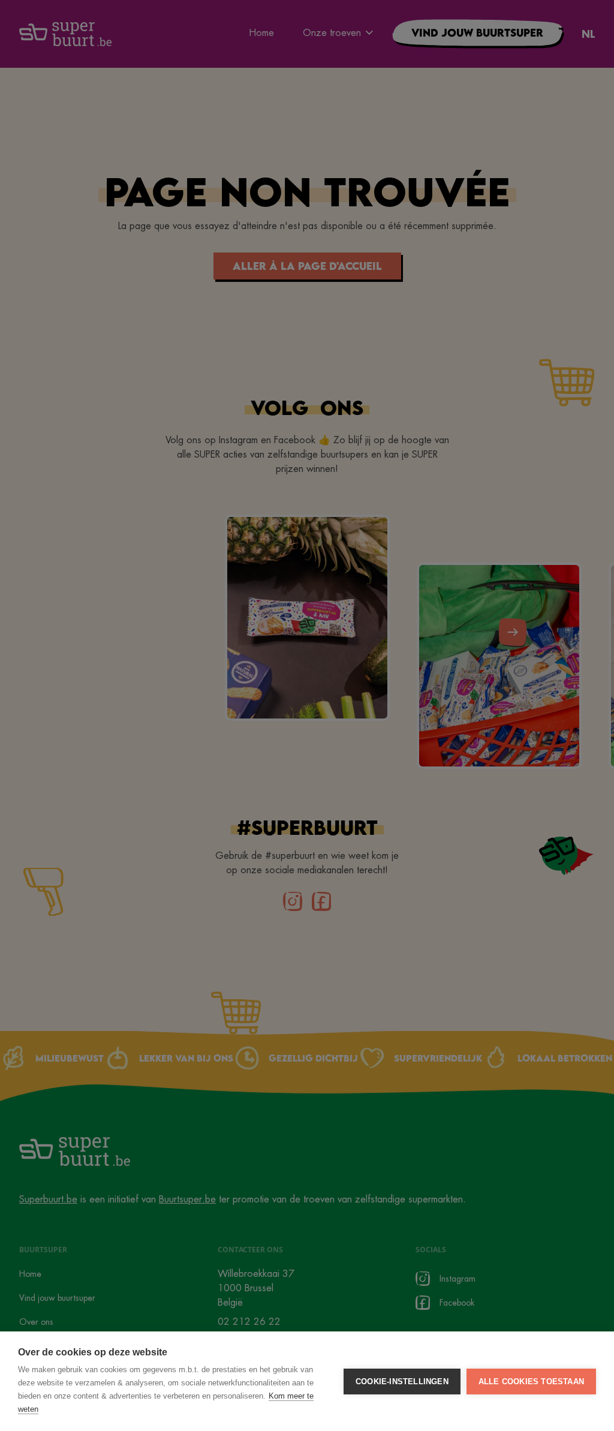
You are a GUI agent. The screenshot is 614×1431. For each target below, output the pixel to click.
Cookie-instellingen (402, 1381)
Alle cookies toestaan (531, 1381)
